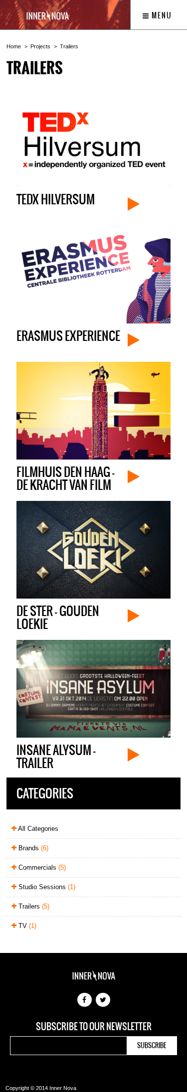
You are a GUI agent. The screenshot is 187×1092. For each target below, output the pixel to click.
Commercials (41, 867)
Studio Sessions (45, 887)
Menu (161, 15)
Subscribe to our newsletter (94, 1026)
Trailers (69, 46)
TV (26, 926)
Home (13, 46)
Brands (32, 848)
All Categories (37, 828)
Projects (40, 46)
